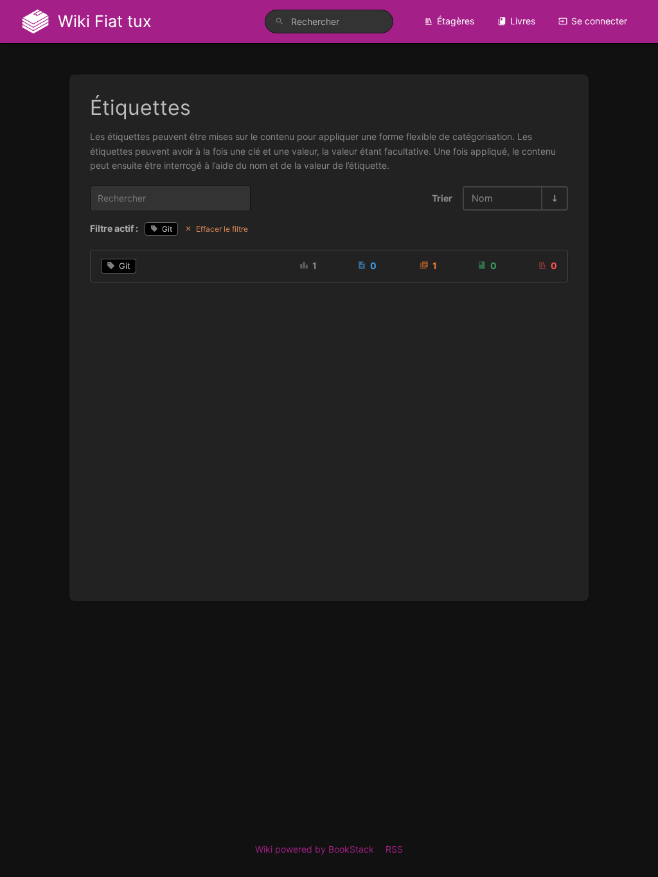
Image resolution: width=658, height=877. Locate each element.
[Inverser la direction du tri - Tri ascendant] (554, 198)
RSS (394, 849)
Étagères (455, 20)
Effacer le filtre (222, 229)
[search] (329, 21)
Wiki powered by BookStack (314, 849)
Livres (522, 20)
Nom (482, 198)
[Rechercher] (279, 21)
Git (167, 229)
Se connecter (599, 20)
